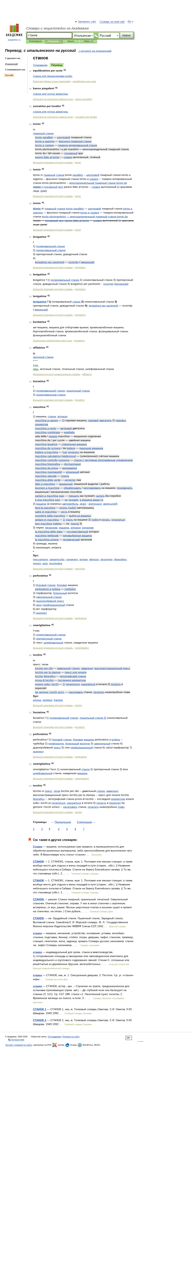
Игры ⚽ (88, 41)
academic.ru (14, 40)
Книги (71, 41)
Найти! (126, 35)
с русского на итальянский (95, 50)
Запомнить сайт (87, 21)
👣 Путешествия (16, 1039)
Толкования (35, 41)
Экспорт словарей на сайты (18, 1045)
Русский (9, 75)
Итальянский (11, 64)
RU (129, 21)
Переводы (53, 41)
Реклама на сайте (71, 1036)
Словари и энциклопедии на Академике (57, 28)
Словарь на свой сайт (112, 21)
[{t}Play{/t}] (64, 70)
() (64, 452)
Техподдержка (54, 1036)
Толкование (40, 65)
